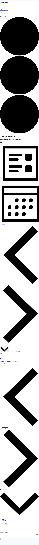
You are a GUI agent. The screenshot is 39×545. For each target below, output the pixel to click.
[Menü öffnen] (1, 12)
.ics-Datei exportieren (6, 524)
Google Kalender (5, 519)
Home (4, 4)
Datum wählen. (12, 351)
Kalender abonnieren (3, 489)
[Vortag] (20, 283)
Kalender (4, 6)
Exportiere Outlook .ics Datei (8, 526)
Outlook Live (4, 523)
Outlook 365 (4, 522)
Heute (1, 344)
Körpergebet (3, 358)
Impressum (5, 7)
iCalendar (4, 520)
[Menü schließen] (0, 539)
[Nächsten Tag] (20, 342)
